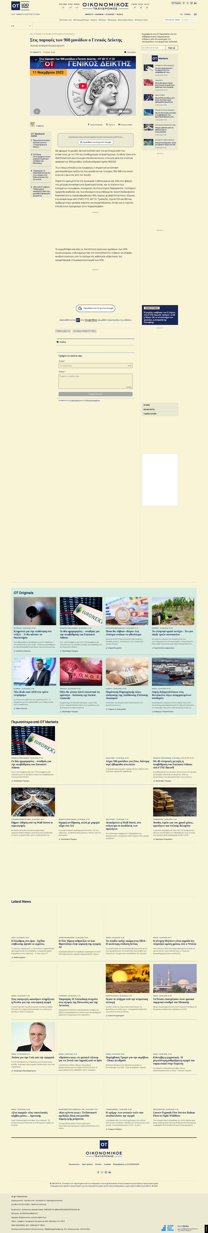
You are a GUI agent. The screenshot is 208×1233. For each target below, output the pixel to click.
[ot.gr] (105, 9)
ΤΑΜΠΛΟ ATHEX (149, 414)
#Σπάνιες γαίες (141, 20)
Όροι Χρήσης (75, 400)
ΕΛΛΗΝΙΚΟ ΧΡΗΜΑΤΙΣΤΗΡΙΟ (84, 331)
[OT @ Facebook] (183, 3)
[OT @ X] (187, 3)
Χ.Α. (13, 26)
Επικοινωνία (74, 1164)
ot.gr (31, 34)
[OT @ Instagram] (191, 3)
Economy (110, 14)
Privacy (98, 1164)
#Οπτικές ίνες (65, 20)
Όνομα (61, 361)
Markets (89, 14)
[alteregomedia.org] (167, 1230)
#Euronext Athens (125, 20)
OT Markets (37, 34)
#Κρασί (93, 20)
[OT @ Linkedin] (195, 3)
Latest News (21, 901)
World (120, 14)
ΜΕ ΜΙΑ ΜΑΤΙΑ (149, 409)
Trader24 (40, 126)
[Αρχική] (20, 5)
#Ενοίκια (102, 20)
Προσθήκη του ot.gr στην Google (97, 142)
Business (99, 14)
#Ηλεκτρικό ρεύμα (81, 20)
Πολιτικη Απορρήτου (92, 400)
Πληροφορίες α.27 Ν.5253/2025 (126, 1164)
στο (89, 320)
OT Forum (176, 3)
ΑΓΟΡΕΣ (146, 405)
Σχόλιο (61, 371)
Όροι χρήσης (87, 1164)
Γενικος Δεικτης (63, 331)
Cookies (107, 1164)
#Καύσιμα (112, 20)
